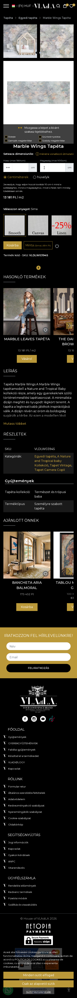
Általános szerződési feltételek (26, 792)
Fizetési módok (17, 898)
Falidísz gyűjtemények (22, 749)
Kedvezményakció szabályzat (26, 805)
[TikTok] (52, 719)
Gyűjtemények (17, 736)
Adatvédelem (16, 799)
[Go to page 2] (40, 53)
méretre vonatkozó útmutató (56, 154)
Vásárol (26, 359)
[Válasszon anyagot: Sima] (14, 225)
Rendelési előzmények (22, 885)
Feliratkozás (38, 668)
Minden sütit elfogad (38, 975)
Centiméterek (17, 177)
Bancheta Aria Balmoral (27, 585)
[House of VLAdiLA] (44, 6)
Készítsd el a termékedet (23, 755)
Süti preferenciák (38, 991)
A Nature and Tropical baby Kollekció (52, 461)
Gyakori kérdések (19, 855)
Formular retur (17, 786)
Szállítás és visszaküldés (22, 904)
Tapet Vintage (60, 465)
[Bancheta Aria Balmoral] (26, 555)
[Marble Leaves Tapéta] (26, 311)
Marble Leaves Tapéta (27, 339)
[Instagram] (34, 719)
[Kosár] (65, 6)
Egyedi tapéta (28, 18)
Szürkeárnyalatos (51, 136)
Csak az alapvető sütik (38, 984)
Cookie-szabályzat (19, 818)
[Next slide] (69, 325)
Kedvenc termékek (20, 891)
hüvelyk (43, 177)
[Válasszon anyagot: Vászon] (38, 225)
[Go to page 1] (37, 53)
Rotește (12, 136)
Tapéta (8, 18)
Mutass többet (14, 423)
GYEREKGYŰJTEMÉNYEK (23, 743)
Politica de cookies (28, 959)
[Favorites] (71, 6)
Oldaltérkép (15, 824)
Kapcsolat (14, 768)
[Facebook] (25, 719)
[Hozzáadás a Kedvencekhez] (57, 246)
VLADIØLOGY (16, 762)
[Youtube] (43, 719)
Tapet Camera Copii (49, 470)
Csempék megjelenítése (20, 140)
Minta (38, 245)
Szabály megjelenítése (53, 140)
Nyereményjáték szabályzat (25, 811)
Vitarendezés (16, 867)
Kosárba (13, 245)
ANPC (11, 861)
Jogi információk (18, 842)
